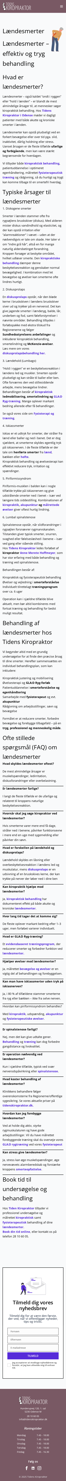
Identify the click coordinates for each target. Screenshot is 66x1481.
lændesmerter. (13, 953)
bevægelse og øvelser (35, 969)
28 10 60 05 (33, 1416)
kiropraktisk (44, 392)
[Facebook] (27, 1468)
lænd (48, 452)
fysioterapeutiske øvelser (25, 1018)
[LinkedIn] (33, 1468)
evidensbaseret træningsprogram (30, 944)
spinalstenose (48, 1071)
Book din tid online (16, 1232)
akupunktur (29, 505)
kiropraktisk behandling (42, 163)
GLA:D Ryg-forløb (38, 683)
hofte (25, 457)
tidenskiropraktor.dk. (18, 1105)
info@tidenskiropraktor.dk (33, 1419)
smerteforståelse (46, 582)
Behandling (11, 1042)
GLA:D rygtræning (15, 1144)
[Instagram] (39, 1468)
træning (30, 1042)
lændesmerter (25, 908)
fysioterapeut (36, 697)
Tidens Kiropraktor (22, 548)
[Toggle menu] (61, 6)
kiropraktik (11, 505)
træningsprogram (45, 587)
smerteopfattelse (28, 1169)
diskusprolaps (17, 297)
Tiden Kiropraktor (21, 1208)
